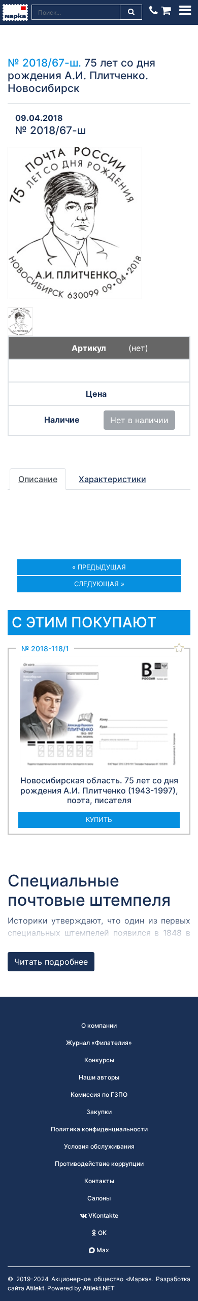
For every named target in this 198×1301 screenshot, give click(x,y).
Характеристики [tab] (112, 479)
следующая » (99, 584)
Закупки (99, 1112)
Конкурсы (99, 1060)
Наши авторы (99, 1077)
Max (102, 1250)
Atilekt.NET (99, 1288)
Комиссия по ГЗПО (99, 1094)
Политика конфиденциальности (99, 1129)
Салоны (99, 1198)
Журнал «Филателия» (99, 1042)
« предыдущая (99, 567)
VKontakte (102, 1215)
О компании (99, 1025)
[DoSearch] (131, 12)
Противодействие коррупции (99, 1163)
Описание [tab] (37, 479)
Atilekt (35, 1288)
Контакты (99, 1181)
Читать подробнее (51, 962)
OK (101, 1232)
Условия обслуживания (99, 1146)
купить (99, 819)
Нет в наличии (139, 420)
